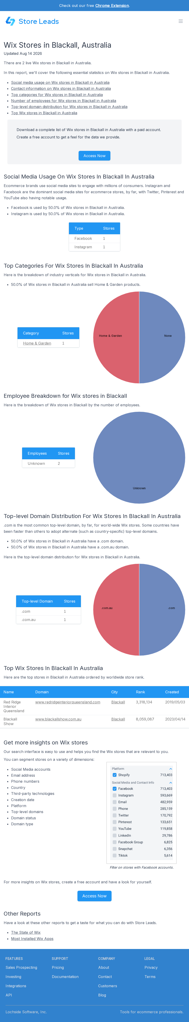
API (9, 995)
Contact (105, 976)
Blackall (118, 702)
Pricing (58, 967)
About (103, 967)
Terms (150, 976)
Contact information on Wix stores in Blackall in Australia (61, 88)
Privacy (151, 967)
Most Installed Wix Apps (32, 938)
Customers (107, 986)
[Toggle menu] (180, 21)
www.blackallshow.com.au (58, 719)
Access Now (94, 155)
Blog (102, 995)
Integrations (16, 986)
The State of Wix (26, 932)
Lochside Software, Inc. (26, 1012)
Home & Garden (37, 343)
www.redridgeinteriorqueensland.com (67, 702)
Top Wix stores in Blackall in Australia (44, 113)
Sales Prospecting (21, 967)
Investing (13, 976)
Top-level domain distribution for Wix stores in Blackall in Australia (69, 106)
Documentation (65, 976)
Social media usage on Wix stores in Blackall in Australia (60, 82)
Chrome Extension (112, 5)
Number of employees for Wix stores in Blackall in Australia (63, 100)
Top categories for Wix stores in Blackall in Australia (57, 94)
